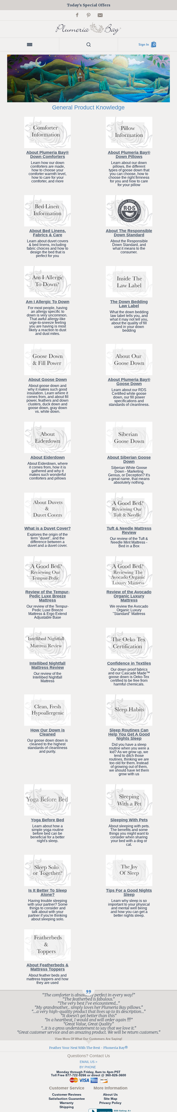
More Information (110, 1088)
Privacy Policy (110, 1103)
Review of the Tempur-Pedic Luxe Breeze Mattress (47, 596)
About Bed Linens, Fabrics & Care (47, 232)
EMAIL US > (88, 1062)
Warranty (67, 1103)
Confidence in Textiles (129, 663)
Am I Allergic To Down (47, 301)
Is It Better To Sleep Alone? (47, 892)
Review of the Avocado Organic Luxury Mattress (128, 596)
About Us (110, 1094)
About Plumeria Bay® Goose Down (129, 381)
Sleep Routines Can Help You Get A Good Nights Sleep (129, 734)
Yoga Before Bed (47, 820)
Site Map (110, 1098)
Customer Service (66, 1088)
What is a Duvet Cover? (47, 528)
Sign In (144, 44)
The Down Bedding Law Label (129, 303)
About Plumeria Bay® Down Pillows (129, 154)
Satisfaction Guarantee (67, 1098)
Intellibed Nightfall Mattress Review (47, 665)
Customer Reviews (66, 1094)
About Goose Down (47, 379)
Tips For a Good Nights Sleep (129, 892)
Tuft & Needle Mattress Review (129, 530)
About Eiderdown (47, 457)
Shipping (66, 1107)
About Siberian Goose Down (129, 459)
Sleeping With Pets (129, 820)
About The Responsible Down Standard (129, 232)
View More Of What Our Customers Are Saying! (88, 1038)
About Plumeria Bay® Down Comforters (47, 154)
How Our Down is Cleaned (47, 732)
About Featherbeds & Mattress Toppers (47, 967)
